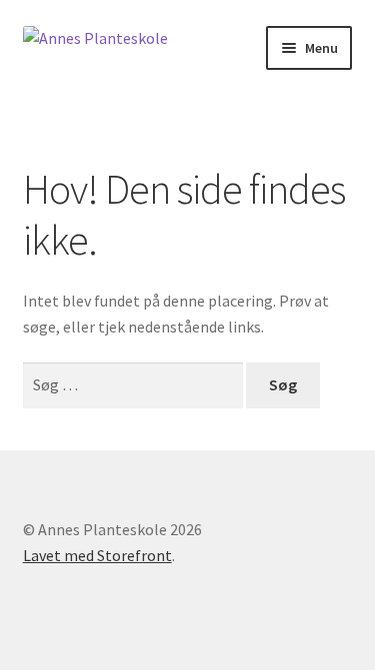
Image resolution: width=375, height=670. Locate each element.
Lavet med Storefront (97, 555)
